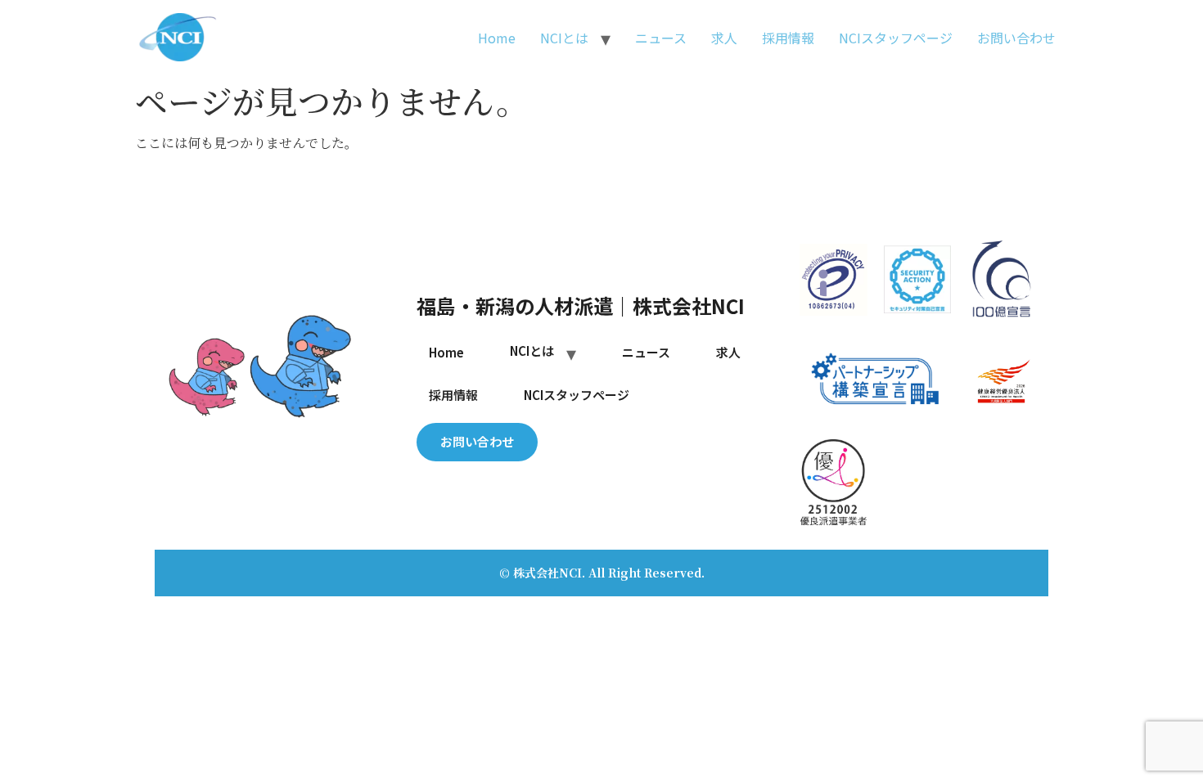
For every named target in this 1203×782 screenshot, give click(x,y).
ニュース (661, 37)
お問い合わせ (1016, 37)
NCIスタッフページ (896, 37)
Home (497, 37)
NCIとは (564, 37)
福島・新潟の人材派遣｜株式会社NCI (581, 305)
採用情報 (788, 37)
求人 (724, 37)
